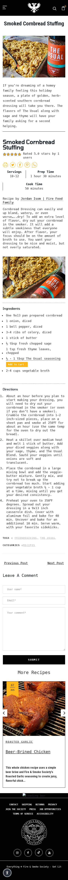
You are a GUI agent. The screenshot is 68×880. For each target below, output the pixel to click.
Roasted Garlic (19, 741)
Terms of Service (23, 814)
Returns (40, 804)
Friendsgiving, (27, 538)
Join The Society (15, 809)
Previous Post (16, 563)
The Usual (48, 538)
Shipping (27, 804)
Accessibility (45, 814)
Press (32, 809)
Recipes (29, 545)
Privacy (52, 804)
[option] (34, 732)
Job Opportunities (50, 809)
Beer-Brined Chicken (28, 751)
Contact (13, 804)
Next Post (56, 563)
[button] (7, 872)
